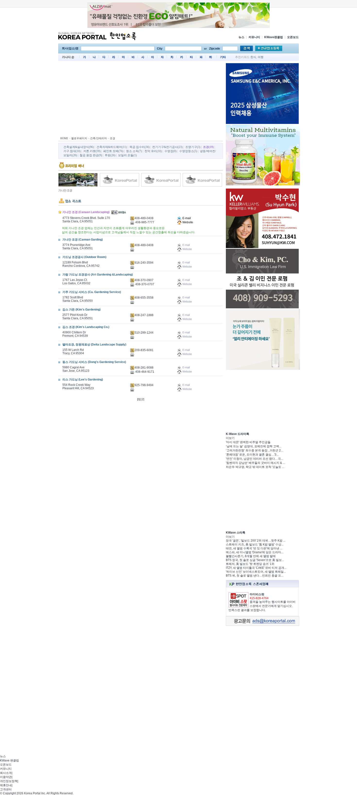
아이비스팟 (257, 594)
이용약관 (6, 777)
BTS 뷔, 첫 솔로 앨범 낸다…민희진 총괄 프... (254, 575)
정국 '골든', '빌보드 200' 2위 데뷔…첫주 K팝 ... (255, 540)
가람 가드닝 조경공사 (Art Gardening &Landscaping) (97, 274)
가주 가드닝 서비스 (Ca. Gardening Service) (91, 292)
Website (187, 222)
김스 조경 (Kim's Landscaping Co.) (85, 327)
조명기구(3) (192, 147)
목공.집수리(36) (139, 147)
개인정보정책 (8, 781)
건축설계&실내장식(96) (78, 147)
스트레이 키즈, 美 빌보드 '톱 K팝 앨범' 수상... (254, 544)
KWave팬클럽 (273, 37)
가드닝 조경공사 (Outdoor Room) (84, 257)
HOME (64, 138)
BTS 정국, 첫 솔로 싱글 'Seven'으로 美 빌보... (255, 560)
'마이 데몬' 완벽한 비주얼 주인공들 (248, 442)
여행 (261, 57)
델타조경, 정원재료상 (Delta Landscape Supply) (94, 344)
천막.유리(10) (153, 151)
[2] (142, 399)
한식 (253, 57)
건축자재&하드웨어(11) (111, 147)
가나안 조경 (65, 190)
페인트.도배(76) (113, 151)
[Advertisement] (140, 100)
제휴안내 (6, 785)
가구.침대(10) (72, 151)
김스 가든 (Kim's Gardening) (81, 309)
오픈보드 (293, 37)
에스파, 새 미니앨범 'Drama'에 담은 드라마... (254, 552)
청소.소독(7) (134, 151)
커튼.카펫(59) (92, 151)
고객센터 (6, 789)
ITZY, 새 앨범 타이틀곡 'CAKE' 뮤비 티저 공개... (256, 568)
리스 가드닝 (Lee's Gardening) (82, 379)
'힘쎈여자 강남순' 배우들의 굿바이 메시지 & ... (255, 463)
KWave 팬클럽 (9, 760)
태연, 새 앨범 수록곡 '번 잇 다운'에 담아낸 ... (254, 548)
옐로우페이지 (79, 138)
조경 (112, 138)
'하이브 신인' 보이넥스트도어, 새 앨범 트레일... (256, 571)
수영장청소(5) (188, 151)
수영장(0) (170, 151)
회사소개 (6, 773)
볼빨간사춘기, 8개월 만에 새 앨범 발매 (251, 556)
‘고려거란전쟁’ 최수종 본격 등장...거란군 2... (254, 450)
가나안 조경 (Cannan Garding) (82, 239)
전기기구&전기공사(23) (167, 147)
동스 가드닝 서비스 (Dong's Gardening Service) (94, 362)
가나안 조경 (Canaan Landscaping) (86, 212)
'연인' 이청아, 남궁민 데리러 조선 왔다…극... (254, 458)
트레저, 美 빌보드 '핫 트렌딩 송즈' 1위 (250, 564)
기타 (223, 57)
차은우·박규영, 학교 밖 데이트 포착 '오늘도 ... (255, 467)
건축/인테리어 (98, 138)
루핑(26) (110, 155)
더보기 (230, 438)
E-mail (186, 218)
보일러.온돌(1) (127, 155)
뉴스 (241, 37)
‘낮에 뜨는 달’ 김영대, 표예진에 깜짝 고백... (253, 446)
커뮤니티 (254, 37)
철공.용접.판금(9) (91, 155)
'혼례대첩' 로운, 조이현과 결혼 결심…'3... (252, 454)
